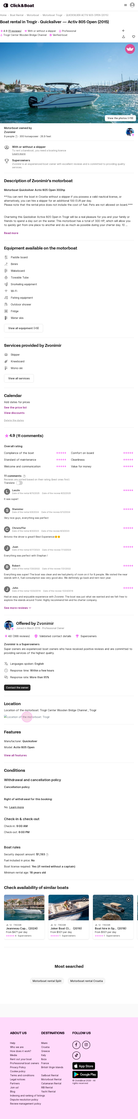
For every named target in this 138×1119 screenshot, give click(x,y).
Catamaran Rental (51, 1083)
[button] (124, 37)
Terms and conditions (22, 1075)
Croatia (45, 1047)
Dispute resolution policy (24, 1099)
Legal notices (17, 1079)
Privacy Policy (18, 1067)
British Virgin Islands (52, 1067)
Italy (43, 1055)
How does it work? (20, 1051)
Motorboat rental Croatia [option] (86, 981)
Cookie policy (17, 1071)
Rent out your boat (21, 1059)
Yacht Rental (48, 1091)
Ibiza (43, 1059)
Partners (15, 1083)
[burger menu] (126, 5)
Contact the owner (17, 687)
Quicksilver (29, 741)
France (45, 1063)
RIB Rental (47, 1087)
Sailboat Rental (49, 1075)
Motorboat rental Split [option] (47, 981)
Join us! (14, 1087)
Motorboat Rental (51, 1079)
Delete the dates (14, 420)
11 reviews (15, 30)
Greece (45, 1051)
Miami (44, 1043)
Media (13, 1055)
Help (12, 1043)
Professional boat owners (24, 1063)
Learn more (16, 807)
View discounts (14, 413)
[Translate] (19, 483)
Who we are (17, 1047)
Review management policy (25, 1103)
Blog (12, 1091)
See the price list (15, 407)
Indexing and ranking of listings (27, 1095)
